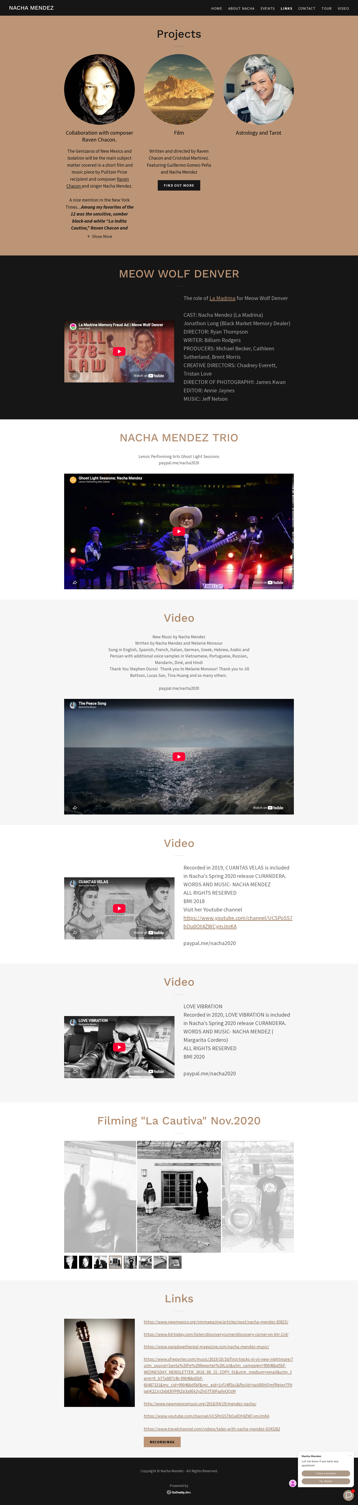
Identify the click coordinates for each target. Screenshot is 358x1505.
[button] (99, 236)
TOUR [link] (326, 8)
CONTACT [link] (306, 8)
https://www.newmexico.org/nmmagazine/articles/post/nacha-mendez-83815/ (216, 1321)
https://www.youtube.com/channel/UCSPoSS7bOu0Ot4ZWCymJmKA (206, 1416)
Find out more (179, 185)
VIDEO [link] (343, 8)
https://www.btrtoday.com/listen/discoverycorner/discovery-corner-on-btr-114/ (216, 1334)
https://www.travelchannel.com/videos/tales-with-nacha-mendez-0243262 (212, 1429)
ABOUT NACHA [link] (241, 8)
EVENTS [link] (268, 8)
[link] (31, 8)
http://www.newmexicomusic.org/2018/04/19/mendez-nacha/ (200, 1403)
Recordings (162, 1442)
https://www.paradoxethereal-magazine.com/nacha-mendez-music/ (206, 1346)
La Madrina (222, 298)
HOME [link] (216, 8)
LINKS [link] (286, 8)
